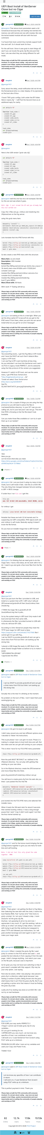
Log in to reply (35, 16)
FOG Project (31, 1126)
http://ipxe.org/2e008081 (11, 382)
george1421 (10, 24)
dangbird (9, 80)
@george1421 (6, 84)
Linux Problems (16, 12)
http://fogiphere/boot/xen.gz (12, 377)
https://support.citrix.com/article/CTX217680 (18, 632)
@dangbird (5, 28)
